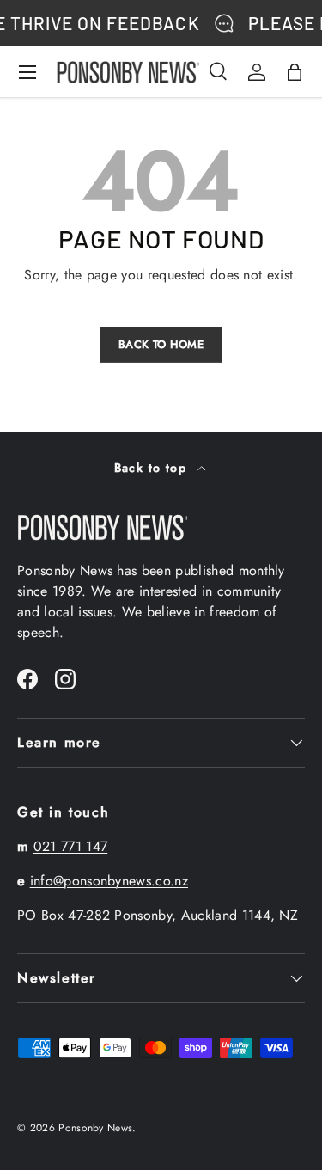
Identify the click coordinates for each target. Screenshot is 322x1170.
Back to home (161, 344)
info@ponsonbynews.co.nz (109, 881)
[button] (294, 72)
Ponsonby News (95, 1128)
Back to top (152, 467)
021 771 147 (70, 846)
